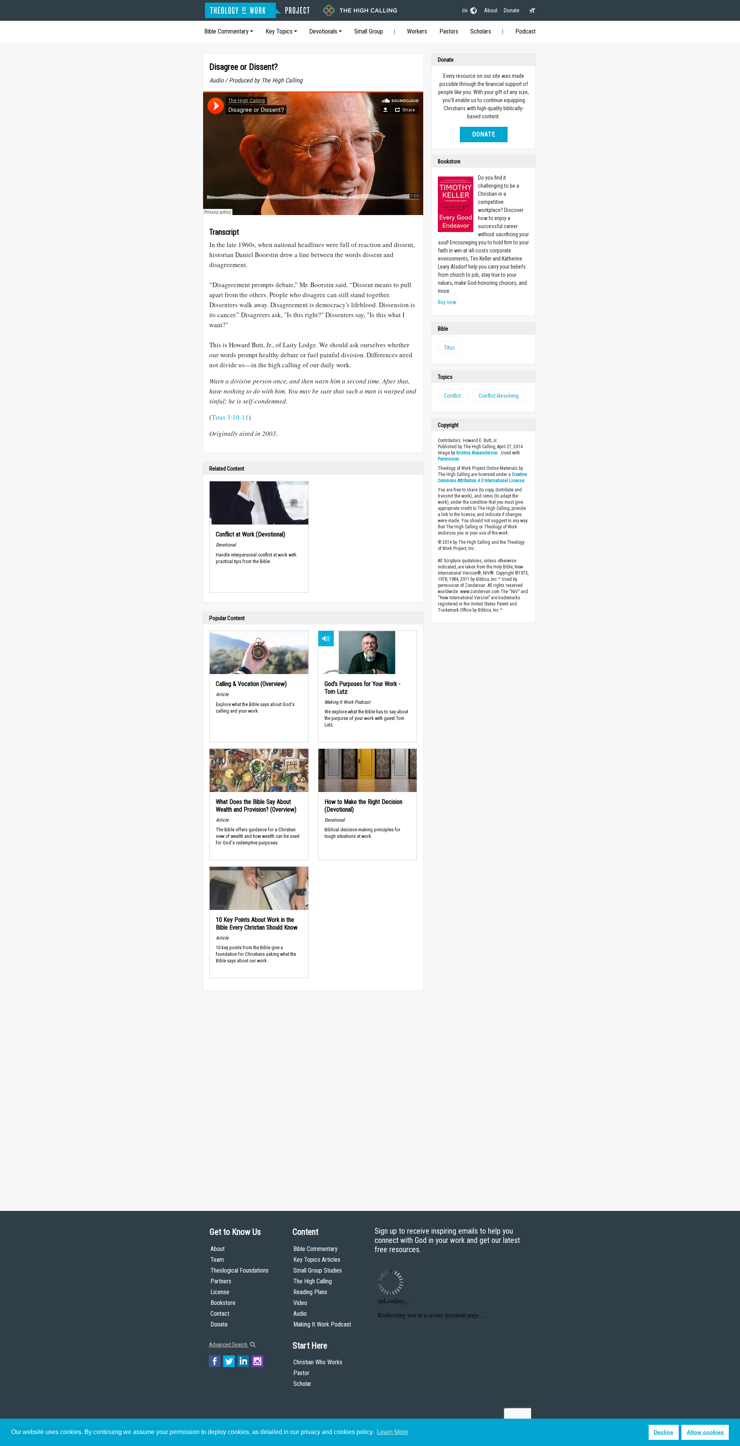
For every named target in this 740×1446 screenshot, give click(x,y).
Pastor (301, 1373)
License (219, 1292)
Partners (220, 1281)
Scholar (302, 1383)
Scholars (480, 31)
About (491, 10)
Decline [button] (663, 1432)
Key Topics (279, 31)
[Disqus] (313, 1093)
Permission (448, 459)
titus (449, 348)
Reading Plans (310, 1292)
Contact (219, 1313)
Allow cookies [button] (705, 1432)
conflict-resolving (499, 396)
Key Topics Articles (316, 1259)
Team (217, 1259)
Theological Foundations (239, 1270)
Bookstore (222, 1302)
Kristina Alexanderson (477, 453)
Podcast (525, 31)
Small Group (368, 31)
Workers (417, 31)
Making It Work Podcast (322, 1324)
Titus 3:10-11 (230, 417)
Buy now (447, 302)
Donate (512, 10)
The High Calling (312, 1281)
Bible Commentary (226, 31)
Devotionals (323, 31)
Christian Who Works (317, 1362)
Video (300, 1302)
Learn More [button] (392, 1432)
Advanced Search (229, 1345)
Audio (300, 1313)
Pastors (448, 31)
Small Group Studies (317, 1270)
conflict (452, 396)
